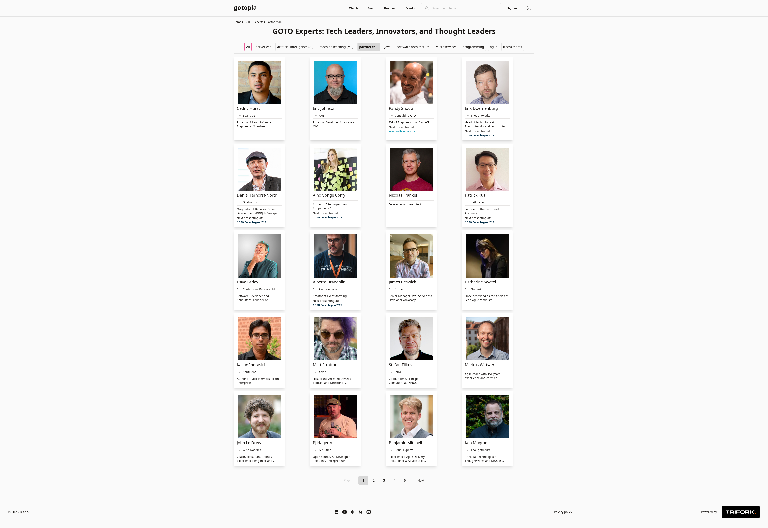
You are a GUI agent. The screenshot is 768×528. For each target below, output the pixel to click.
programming (473, 47)
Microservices (446, 47)
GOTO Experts (254, 22)
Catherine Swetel (480, 282)
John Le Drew (249, 442)
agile (493, 47)
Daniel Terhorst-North (257, 195)
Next (420, 480)
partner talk (369, 47)
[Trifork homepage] (741, 512)
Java (388, 47)
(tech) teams (512, 47)
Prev (347, 480)
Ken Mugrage (477, 442)
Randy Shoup (401, 108)
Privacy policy (563, 512)
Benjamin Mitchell (405, 442)
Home (237, 22)
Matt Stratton (325, 364)
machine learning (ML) (336, 47)
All (248, 47)
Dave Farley (247, 282)
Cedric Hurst (248, 108)
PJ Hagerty (322, 442)
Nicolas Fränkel (403, 195)
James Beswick (402, 282)
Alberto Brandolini (329, 282)
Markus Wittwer (479, 364)
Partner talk (274, 22)
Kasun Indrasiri (251, 364)
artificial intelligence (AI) (295, 47)
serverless (263, 47)
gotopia (245, 8)
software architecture (413, 47)
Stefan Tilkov (400, 364)
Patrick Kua (475, 195)
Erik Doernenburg (481, 108)
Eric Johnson (324, 108)
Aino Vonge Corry (329, 195)
